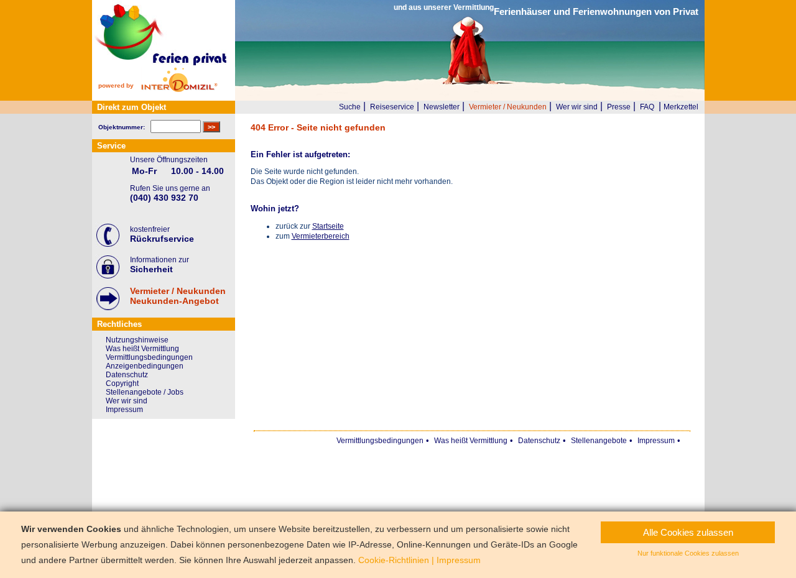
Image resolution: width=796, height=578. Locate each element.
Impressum (124, 409)
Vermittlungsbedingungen (149, 357)
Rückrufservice (162, 239)
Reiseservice (392, 107)
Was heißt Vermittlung (142, 348)
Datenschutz (127, 374)
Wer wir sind (577, 107)
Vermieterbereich (320, 236)
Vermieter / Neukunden (508, 107)
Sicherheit (151, 269)
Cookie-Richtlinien (393, 560)
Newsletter (441, 107)
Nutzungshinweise (137, 340)
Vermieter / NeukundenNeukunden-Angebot (178, 296)
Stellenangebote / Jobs (144, 392)
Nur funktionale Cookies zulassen (688, 553)
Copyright (122, 383)
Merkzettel (681, 107)
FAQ (647, 107)
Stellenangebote (599, 440)
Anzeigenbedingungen (144, 366)
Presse (619, 107)
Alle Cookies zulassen (688, 532)
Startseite (328, 226)
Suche (350, 107)
